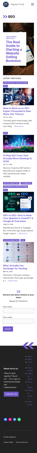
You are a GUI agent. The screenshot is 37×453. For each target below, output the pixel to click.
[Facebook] (5, 419)
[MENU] (32, 4)
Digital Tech (17, 4)
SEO (5, 86)
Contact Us (11, 394)
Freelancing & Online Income (15, 82)
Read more (19, 126)
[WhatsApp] (19, 419)
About (30, 356)
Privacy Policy (8, 442)
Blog (29, 359)
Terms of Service (22, 442)
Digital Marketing (11, 183)
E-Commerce (26, 183)
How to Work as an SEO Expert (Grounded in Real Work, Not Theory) (17, 111)
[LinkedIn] (14, 419)
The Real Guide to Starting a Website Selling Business (14, 51)
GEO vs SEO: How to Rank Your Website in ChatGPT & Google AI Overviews (18, 218)
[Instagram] (10, 419)
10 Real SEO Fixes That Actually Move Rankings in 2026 (17, 158)
